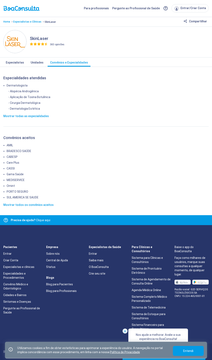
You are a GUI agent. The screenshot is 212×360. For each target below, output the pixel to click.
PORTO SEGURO (17, 191)
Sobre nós (53, 253)
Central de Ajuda (57, 260)
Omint (11, 185)
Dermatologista (17, 85)
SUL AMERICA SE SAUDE (23, 197)
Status (50, 267)
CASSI (11, 168)
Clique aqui (30, 220)
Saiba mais (96, 260)
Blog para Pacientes (59, 284)
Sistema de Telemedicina (149, 307)
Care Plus (13, 162)
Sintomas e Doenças (17, 301)
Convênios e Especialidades (69, 62)
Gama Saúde (15, 174)
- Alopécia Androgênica (23, 91)
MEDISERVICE (16, 180)
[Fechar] (125, 331)
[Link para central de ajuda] (5, 220)
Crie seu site (97, 273)
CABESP (12, 156)
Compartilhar (197, 21)
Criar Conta (10, 260)
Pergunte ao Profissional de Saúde (136, 8)
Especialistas (15, 62)
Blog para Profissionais (61, 291)
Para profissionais (96, 8)
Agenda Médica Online (146, 290)
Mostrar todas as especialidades (26, 116)
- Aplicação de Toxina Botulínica (29, 97)
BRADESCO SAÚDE (19, 151)
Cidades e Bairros (14, 295)
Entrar (7, 253)
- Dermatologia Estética (24, 108)
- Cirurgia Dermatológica (24, 102)
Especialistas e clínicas (18, 267)
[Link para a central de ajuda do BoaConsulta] (165, 8)
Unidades (37, 62)
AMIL (10, 145)
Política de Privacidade (125, 352)
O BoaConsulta (99, 267)
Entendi (188, 351)
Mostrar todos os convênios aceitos (28, 204)
